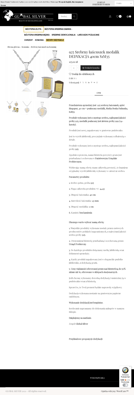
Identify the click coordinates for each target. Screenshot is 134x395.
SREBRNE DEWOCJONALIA (63, 35)
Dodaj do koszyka (92, 68)
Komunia (39, 40)
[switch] (125, 385)
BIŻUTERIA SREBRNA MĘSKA (36, 35)
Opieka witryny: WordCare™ (115, 391)
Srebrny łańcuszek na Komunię (43, 47)
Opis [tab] (99, 93)
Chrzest (28, 40)
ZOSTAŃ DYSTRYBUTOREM (101, 3)
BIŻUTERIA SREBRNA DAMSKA (58, 29)
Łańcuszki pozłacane (88, 35)
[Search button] (74, 16)
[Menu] (129, 367)
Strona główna (14, 47)
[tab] (99, 92)
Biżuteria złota (33, 29)
